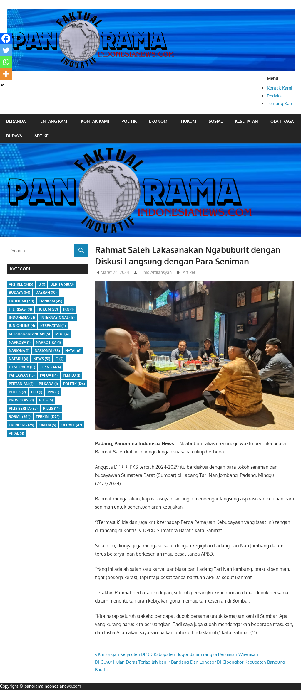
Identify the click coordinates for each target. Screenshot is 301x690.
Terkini (48, 416)
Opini (51, 367)
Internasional (57, 317)
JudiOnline (22, 325)
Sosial (216, 121)
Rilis (46, 400)
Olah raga (282, 121)
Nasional (47, 350)
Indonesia (22, 317)
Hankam (50, 301)
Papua (49, 375)
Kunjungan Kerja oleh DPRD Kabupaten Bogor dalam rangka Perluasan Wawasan (178, 654)
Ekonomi (159, 121)
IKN (68, 309)
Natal (73, 350)
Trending (21, 425)
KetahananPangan (29, 334)
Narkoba (20, 342)
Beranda (16, 121)
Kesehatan (246, 121)
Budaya (14, 135)
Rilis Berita (23, 408)
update (71, 425)
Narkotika (48, 342)
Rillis (51, 408)
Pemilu (71, 375)
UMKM (47, 425)
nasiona (19, 350)
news (42, 359)
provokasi (21, 400)
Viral (16, 433)
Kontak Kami (279, 88)
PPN (53, 392)
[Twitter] (6, 50)
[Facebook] (6, 38)
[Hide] (2, 85)
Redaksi (275, 96)
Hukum (188, 121)
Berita (62, 284)
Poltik (17, 392)
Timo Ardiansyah (156, 272)
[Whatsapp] (6, 62)
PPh (36, 392)
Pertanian (21, 384)
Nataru (18, 359)
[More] (6, 74)
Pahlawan (22, 375)
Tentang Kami (281, 103)
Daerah (46, 292)
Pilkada (48, 384)
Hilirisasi (20, 309)
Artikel (42, 135)
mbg (62, 334)
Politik (129, 121)
